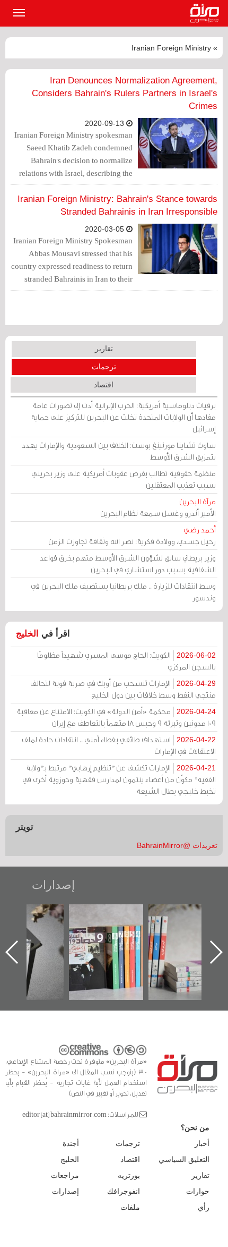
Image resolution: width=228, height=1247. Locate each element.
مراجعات (65, 1175)
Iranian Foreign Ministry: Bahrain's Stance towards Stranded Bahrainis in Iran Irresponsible (117, 205)
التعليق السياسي (184, 1159)
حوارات (197, 1191)
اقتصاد (103, 384)
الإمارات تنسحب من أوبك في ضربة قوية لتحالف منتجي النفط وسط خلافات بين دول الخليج (123, 688)
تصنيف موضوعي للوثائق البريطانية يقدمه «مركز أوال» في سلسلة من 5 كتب (186, 941)
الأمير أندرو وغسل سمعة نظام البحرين (158, 507)
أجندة (71, 1143)
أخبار (202, 1143)
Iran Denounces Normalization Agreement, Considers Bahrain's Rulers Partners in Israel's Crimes (124, 93)
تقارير (104, 348)
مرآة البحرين (207, 13)
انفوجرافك (123, 1191)
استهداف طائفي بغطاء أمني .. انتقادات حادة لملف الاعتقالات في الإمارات (119, 745)
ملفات (130, 1207)
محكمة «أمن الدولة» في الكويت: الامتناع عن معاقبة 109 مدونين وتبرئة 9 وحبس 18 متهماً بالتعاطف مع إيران (116, 717)
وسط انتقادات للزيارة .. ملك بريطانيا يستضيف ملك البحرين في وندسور (123, 591)
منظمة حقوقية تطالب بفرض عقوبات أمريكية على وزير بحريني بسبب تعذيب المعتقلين (123, 479)
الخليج (27, 634)
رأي (203, 1207)
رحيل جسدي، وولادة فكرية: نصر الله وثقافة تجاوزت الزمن (132, 535)
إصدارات (53, 885)
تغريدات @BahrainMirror (177, 845)
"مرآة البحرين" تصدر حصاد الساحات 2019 (106, 928)
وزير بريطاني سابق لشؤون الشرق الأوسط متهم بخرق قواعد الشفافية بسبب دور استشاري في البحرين (128, 563)
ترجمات (104, 366)
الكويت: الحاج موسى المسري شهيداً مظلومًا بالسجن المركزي (126, 660)
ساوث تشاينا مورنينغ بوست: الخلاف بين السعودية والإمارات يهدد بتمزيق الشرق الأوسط (119, 450)
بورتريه (129, 1175)
